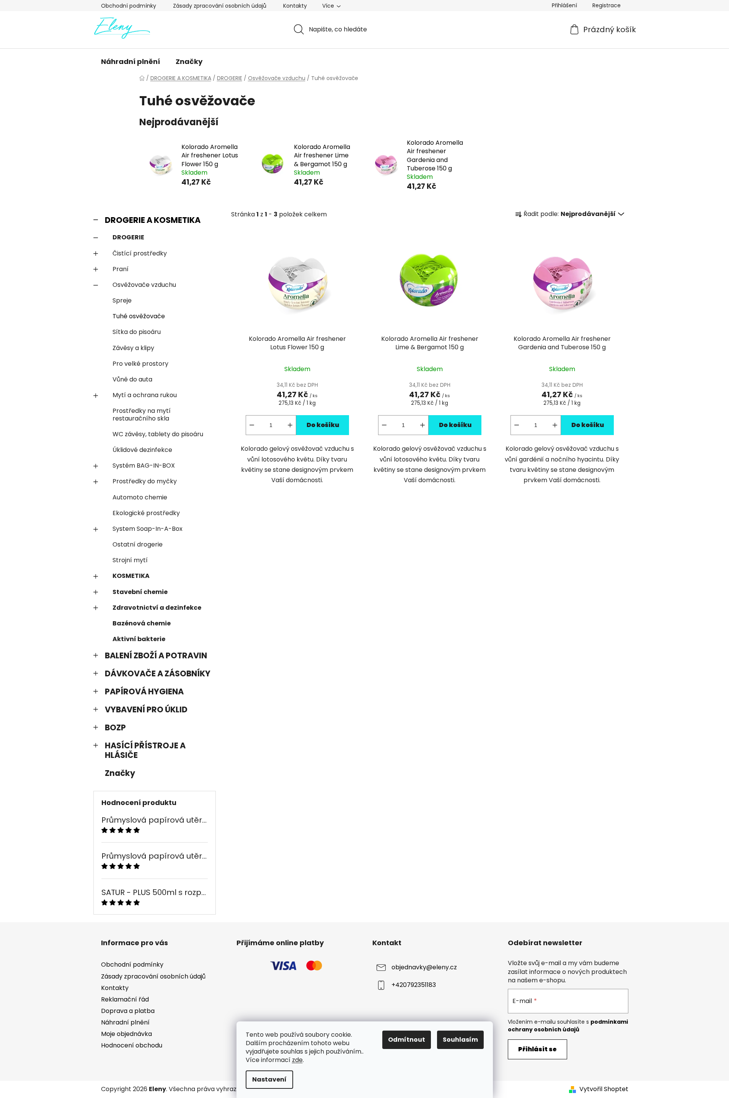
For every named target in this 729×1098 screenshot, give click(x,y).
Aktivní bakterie (139, 639)
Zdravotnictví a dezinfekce (157, 607)
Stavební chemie (140, 591)
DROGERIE (128, 237)
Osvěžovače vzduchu (144, 284)
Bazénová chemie (142, 623)
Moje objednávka (126, 1033)
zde (297, 1059)
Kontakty (295, 6)
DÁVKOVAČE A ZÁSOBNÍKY (157, 673)
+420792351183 (413, 985)
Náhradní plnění (125, 1022)
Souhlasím (460, 1039)
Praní (121, 269)
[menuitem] (130, 62)
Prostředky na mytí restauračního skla (142, 414)
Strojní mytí (130, 560)
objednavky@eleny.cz (424, 967)
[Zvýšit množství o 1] (290, 425)
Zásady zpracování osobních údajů (219, 6)
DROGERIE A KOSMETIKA (153, 220)
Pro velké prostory (140, 363)
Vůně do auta (132, 379)
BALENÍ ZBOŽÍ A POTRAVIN (156, 655)
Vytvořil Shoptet (603, 1089)
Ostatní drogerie (138, 544)
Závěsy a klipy (133, 348)
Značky (120, 773)
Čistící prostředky (140, 253)
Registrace (606, 5)
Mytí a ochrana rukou (145, 395)
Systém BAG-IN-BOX (144, 465)
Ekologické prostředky (146, 513)
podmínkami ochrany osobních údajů (568, 1025)
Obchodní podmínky (128, 6)
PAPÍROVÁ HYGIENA (144, 691)
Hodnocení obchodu (131, 1045)
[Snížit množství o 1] (252, 425)
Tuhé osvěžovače (139, 316)
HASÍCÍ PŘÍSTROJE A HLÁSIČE (145, 750)
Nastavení (269, 1079)
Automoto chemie (140, 497)
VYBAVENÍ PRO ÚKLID (146, 709)
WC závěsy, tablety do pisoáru (158, 434)
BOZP (115, 727)
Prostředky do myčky (145, 481)
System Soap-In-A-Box (148, 528)
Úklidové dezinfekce (142, 449)
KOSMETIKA (131, 575)
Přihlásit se (537, 1049)
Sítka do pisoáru (137, 331)
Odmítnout (406, 1039)
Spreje (122, 300)
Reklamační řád (125, 999)
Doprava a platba (128, 1010)
